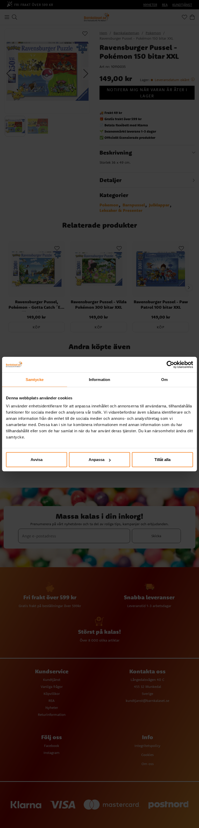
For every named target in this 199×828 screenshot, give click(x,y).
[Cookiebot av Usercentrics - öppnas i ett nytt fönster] (170, 364)
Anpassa (96, 459)
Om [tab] (164, 379)
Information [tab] (99, 379)
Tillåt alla (162, 459)
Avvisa (36, 459)
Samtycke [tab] (35, 379)
